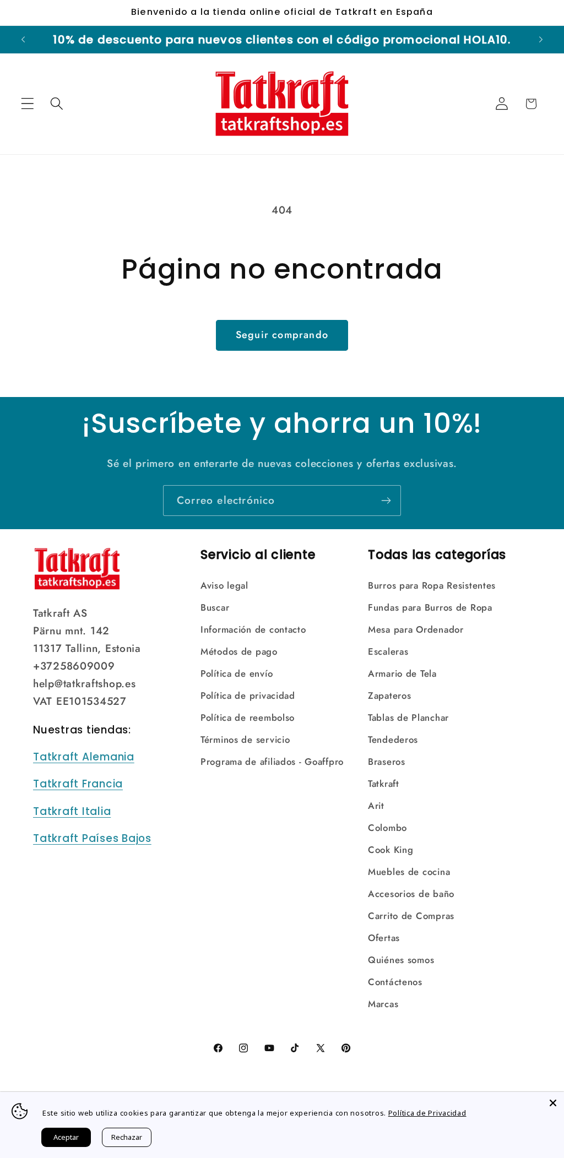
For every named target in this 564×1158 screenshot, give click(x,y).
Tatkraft (383, 783)
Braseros (386, 761)
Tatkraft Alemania (83, 756)
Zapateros (389, 695)
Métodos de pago (239, 651)
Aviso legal (224, 585)
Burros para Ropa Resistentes (432, 585)
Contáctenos (395, 981)
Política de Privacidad (427, 1113)
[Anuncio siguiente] (541, 39)
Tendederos (393, 739)
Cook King (390, 849)
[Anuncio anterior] (23, 39)
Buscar (214, 607)
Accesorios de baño (411, 893)
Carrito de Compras (411, 915)
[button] (27, 103)
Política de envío (236, 673)
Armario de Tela (402, 673)
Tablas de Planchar (408, 717)
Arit (376, 805)
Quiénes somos (401, 959)
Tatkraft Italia (72, 811)
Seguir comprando (282, 335)
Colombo (387, 827)
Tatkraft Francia (78, 783)
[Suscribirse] (385, 500)
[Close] (552, 1102)
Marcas (383, 1003)
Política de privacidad (247, 695)
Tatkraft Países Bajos (92, 838)
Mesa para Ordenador (416, 629)
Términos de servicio (245, 739)
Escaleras (388, 651)
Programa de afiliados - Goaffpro (272, 761)
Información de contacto (253, 629)
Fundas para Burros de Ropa (430, 607)
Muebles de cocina (409, 871)
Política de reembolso (247, 717)
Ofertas (384, 937)
